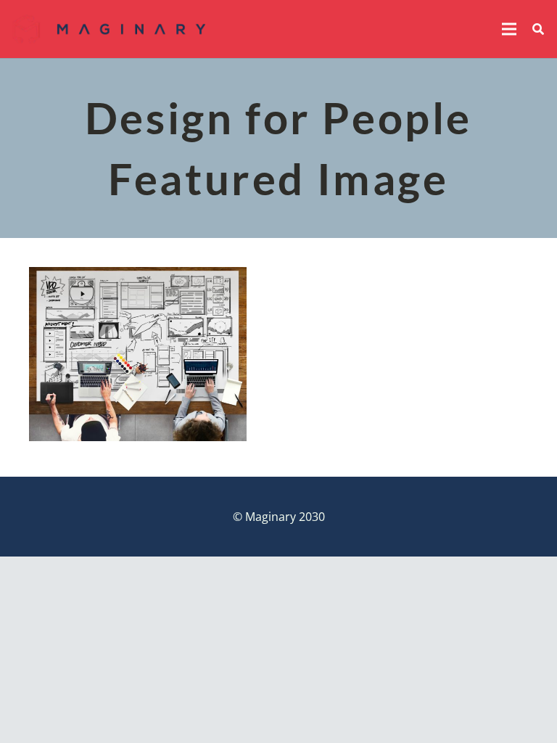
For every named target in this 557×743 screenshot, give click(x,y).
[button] (509, 29)
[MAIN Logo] (109, 29)
